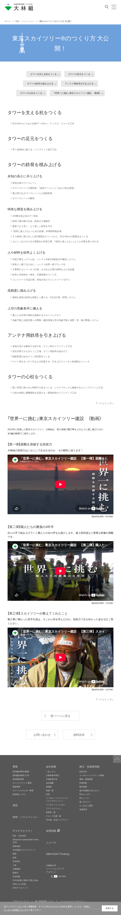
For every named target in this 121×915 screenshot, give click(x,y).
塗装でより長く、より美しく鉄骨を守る (32, 226)
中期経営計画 (51, 779)
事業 (15, 766)
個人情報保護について (44, 901)
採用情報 (51, 831)
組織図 (49, 786)
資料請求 (79, 735)
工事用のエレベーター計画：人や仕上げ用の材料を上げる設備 (43, 269)
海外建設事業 (18, 779)
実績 (15, 805)
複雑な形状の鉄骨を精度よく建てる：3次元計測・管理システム (43, 297)
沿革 (48, 794)
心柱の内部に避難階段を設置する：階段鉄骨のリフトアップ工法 (44, 392)
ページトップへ (105, 403)
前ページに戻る (60, 716)
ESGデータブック (20, 887)
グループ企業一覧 (53, 816)
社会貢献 (16, 876)
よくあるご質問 (86, 805)
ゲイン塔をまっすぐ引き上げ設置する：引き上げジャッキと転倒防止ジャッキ (51, 361)
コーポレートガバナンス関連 (91, 775)
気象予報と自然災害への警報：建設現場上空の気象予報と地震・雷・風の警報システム (55, 320)
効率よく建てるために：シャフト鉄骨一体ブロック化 (38, 264)
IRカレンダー (85, 794)
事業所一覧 (50, 812)
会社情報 (51, 766)
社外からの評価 (19, 884)
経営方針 (83, 771)
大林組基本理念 (52, 775)
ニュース (51, 842)
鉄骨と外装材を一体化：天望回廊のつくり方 (34, 274)
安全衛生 (16, 861)
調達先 (15, 872)
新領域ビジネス (19, 794)
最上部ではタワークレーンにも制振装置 (32, 193)
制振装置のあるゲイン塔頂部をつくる (31, 356)
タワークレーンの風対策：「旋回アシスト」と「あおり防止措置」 (43, 188)
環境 (14, 853)
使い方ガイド (85, 801)
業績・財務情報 (86, 779)
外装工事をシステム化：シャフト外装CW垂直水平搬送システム (44, 259)
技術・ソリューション (25, 817)
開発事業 (16, 786)
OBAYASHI (57, 854)
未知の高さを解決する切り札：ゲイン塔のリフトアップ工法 (42, 346)
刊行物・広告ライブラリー (57, 819)
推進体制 (16, 846)
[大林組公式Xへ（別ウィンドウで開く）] (52, 876)
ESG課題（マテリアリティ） (24, 849)
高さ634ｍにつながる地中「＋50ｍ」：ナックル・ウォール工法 (43, 123)
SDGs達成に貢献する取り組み (25, 880)
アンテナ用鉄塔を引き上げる (79, 83)
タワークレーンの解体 (23, 198)
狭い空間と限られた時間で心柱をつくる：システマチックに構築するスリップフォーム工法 (57, 387)
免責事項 (83, 809)
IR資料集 (83, 782)
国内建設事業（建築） (21, 771)
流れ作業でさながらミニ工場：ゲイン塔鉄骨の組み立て (40, 351)
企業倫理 (16, 868)
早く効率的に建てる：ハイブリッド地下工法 (34, 149)
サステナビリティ (23, 831)
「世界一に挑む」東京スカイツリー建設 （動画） (77, 93)
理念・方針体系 (19, 835)
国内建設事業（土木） (21, 775)
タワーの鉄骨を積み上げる (40, 83)
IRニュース (84, 798)
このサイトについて (20, 901)
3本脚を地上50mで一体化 (25, 216)
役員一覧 (50, 790)
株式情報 (83, 786)
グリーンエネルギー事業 (23, 790)
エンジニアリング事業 (22, 782)
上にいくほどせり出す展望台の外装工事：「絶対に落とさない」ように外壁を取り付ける (55, 241)
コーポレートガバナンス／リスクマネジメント (57, 799)
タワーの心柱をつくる (31, 93)
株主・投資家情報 (89, 766)
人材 (14, 865)
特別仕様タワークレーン (24, 183)
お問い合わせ (42, 735)
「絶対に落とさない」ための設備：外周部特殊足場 (36, 231)
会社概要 (50, 782)
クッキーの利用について (15, 910)
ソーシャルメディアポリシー (72, 901)
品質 (14, 857)
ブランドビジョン (53, 808)
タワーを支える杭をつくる (43, 74)
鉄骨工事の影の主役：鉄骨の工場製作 (31, 221)
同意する (110, 908)
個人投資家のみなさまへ (89, 790)
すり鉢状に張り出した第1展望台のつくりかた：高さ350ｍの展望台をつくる (50, 236)
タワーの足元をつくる (79, 74)
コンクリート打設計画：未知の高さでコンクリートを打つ (41, 279)
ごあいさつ (50, 771)
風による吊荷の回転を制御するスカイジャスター (36, 315)
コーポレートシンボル (55, 804)
